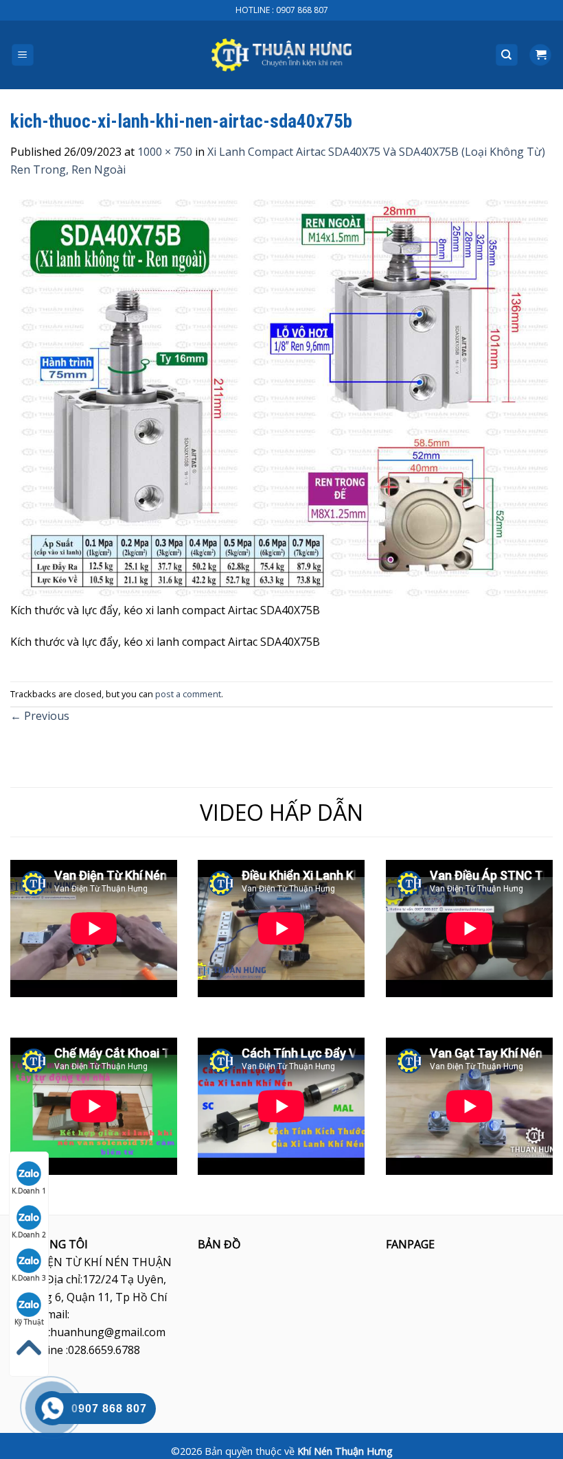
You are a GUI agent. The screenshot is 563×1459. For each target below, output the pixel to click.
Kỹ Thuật (29, 1322)
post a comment (188, 694)
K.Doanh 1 (29, 1190)
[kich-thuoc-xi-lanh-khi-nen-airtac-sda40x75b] (281, 397)
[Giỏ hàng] (540, 55)
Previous (39, 715)
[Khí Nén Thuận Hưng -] (281, 54)
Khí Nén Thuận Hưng (345, 1451)
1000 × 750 (164, 151)
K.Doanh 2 (29, 1234)
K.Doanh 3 (29, 1278)
